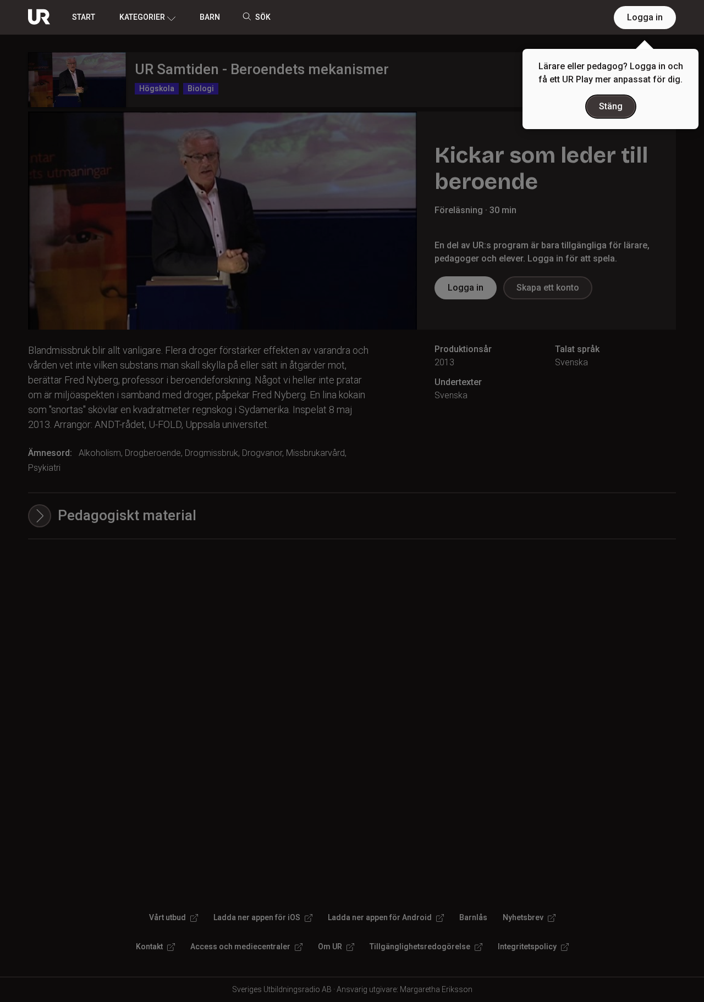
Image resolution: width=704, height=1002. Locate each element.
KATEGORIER (142, 17)
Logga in (645, 17)
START (83, 17)
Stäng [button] (611, 106)
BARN (210, 17)
